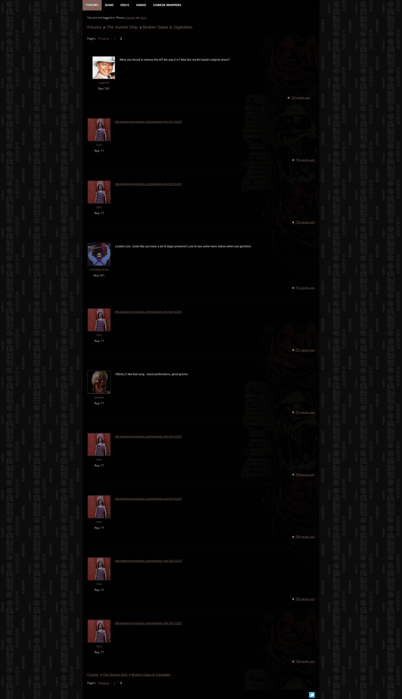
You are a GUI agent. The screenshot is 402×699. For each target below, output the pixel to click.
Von (99, 145)
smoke (99, 397)
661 (102, 275)
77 (102, 150)
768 (106, 88)
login (143, 18)
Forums (94, 27)
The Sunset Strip (122, 27)
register (130, 18)
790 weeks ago (305, 475)
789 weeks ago (305, 537)
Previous (103, 38)
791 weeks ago (305, 350)
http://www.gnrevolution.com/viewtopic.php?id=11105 (148, 121)
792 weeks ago (300, 97)
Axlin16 (104, 83)
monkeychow (99, 270)
